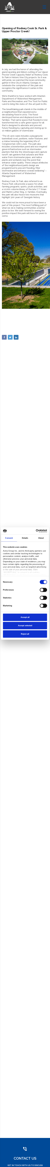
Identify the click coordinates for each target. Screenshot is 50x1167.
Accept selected (25, 625)
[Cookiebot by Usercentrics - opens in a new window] (36, 531)
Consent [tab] (9, 538)
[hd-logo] (9, 7)
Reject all (25, 634)
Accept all (25, 617)
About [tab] (41, 538)
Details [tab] (25, 538)
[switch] (43, 590)
